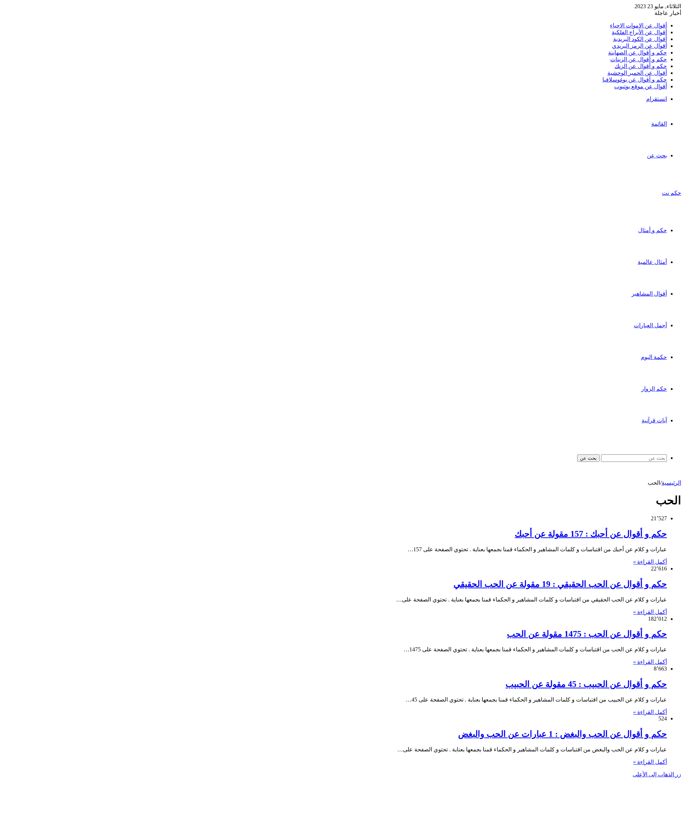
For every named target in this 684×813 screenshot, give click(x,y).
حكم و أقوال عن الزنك (641, 66)
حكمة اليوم (654, 357)
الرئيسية (671, 483)
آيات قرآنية (654, 420)
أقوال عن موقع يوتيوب (640, 86)
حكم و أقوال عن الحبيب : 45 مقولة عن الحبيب (586, 684)
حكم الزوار (654, 389)
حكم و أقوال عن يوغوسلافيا (634, 80)
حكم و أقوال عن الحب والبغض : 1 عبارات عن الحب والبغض (562, 734)
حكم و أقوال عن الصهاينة (637, 52)
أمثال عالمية (652, 262)
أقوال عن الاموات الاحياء (638, 25)
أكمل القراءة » (650, 562)
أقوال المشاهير (649, 294)
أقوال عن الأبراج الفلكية (639, 32)
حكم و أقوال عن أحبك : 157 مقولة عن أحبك (591, 533)
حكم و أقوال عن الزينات (638, 59)
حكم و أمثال (652, 230)
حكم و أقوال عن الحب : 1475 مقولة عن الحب (587, 634)
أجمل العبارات (650, 325)
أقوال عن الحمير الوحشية (637, 73)
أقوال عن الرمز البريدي (639, 46)
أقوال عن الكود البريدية (640, 39)
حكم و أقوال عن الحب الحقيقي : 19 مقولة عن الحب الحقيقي (560, 584)
